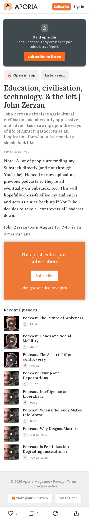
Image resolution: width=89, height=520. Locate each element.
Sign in (79, 7)
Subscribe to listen (44, 56)
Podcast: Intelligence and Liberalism (46, 394)
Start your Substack (32, 498)
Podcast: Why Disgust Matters (50, 428)
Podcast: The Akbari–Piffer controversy (47, 357)
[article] (44, 323)
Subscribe (61, 7)
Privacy (58, 481)
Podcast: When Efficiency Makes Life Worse (52, 412)
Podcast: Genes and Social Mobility (47, 338)
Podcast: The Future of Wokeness (53, 318)
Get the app (68, 498)
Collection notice (44, 486)
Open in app (24, 75)
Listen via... (55, 75)
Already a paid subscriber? (44, 288)
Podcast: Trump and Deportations (41, 375)
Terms (72, 481)
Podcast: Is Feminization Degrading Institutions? (46, 449)
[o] (11, 323)
